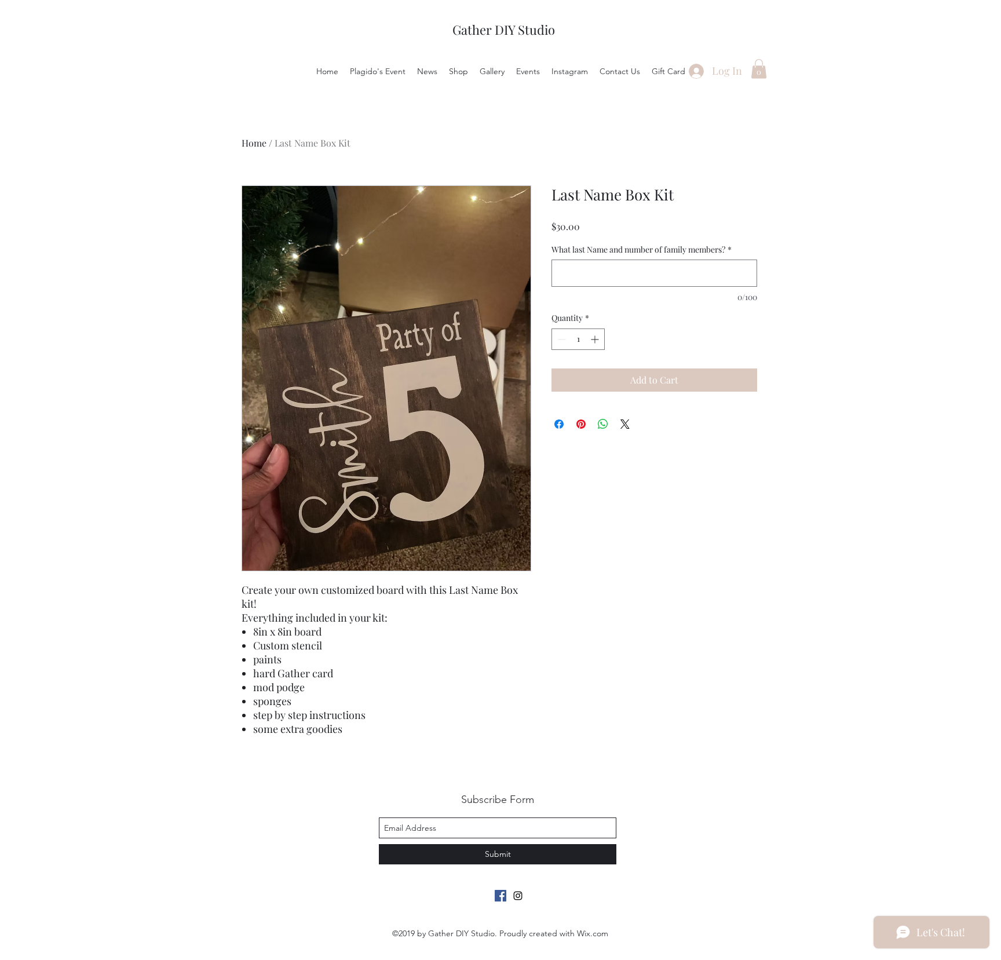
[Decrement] (560, 339)
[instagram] (518, 895)
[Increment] (596, 339)
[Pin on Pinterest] (581, 424)
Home (254, 143)
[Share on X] (625, 424)
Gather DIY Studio (503, 29)
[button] (759, 68)
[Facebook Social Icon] (500, 895)
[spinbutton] (578, 339)
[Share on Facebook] (559, 424)
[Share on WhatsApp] (603, 424)
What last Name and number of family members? (641, 249)
